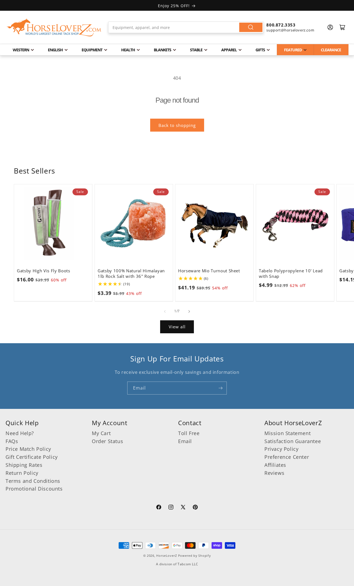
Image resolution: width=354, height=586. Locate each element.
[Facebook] (159, 508)
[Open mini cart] (342, 27)
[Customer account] (330, 27)
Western (21, 49)
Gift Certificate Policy (32, 457)
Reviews (274, 473)
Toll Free (188, 433)
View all (177, 326)
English (55, 49)
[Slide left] (165, 311)
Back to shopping (177, 125)
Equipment (92, 49)
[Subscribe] (220, 388)
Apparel (229, 49)
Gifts (260, 49)
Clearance (331, 49)
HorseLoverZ (166, 555)
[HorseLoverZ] (54, 27)
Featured (293, 49)
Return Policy (22, 473)
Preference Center (286, 457)
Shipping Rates (24, 465)
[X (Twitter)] (183, 508)
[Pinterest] (195, 508)
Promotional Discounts (34, 488)
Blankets (162, 49)
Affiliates (275, 465)
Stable (196, 49)
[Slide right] (189, 311)
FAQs (12, 441)
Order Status (107, 441)
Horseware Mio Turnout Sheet (209, 270)
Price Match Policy (28, 449)
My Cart (101, 433)
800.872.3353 (280, 25)
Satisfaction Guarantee (292, 441)
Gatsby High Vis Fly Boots (43, 270)
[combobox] (186, 27)
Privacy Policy (281, 449)
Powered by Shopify (194, 555)
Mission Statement (287, 433)
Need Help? (20, 433)
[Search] (250, 27)
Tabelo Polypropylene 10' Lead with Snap (291, 273)
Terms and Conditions (33, 481)
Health (128, 49)
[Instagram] (171, 508)
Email (185, 441)
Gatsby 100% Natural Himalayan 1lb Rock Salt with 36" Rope (131, 273)
